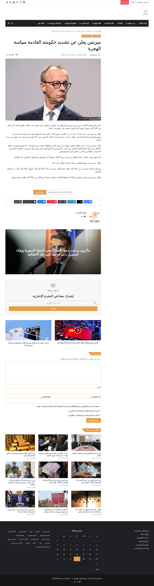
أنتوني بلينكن (46, 531)
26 (83, 559)
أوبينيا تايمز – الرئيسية (141, 531)
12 (83, 550)
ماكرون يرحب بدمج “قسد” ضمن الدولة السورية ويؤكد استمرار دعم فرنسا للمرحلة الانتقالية (53, 252)
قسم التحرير (93, 55)
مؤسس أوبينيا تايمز (142, 545)
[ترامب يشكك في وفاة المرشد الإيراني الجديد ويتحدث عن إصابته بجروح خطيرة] (53, 442)
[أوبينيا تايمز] (145, 12)
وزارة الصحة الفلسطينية (43, 547)
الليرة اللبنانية (35, 539)
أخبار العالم (143, 23)
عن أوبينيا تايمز (144, 541)
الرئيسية (97, 31)
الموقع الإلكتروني (46, 397)
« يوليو (98, 569)
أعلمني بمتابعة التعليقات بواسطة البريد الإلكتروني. (83, 411)
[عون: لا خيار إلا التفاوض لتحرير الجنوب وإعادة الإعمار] (86, 442)
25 (90, 559)
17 (96, 554)
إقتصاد (120, 23)
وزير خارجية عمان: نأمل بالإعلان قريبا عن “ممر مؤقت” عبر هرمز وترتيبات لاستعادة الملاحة (22, 482)
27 (77, 559)
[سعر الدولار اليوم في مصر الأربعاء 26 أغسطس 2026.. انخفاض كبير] (86, 470)
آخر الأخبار (89, 31)
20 (77, 554)
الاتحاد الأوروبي (11, 531)
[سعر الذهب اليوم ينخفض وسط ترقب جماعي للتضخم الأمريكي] (20, 442)
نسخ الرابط (40, 192)
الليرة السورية (46, 539)
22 (64, 554)
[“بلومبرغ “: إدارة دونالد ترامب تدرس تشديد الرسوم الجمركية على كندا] (20, 499)
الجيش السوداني (32, 535)
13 (77, 550)
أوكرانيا (37, 531)
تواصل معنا (145, 534)
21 (70, 554)
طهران (28, 543)
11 (90, 550)
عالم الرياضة (110, 23)
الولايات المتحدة (23, 539)
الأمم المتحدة (22, 531)
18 (90, 554)
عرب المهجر (131, 23)
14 (70, 550)
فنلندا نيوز (41, 23)
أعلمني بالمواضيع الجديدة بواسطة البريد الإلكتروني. (83, 415)
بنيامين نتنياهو (12, 539)
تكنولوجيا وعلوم (71, 23)
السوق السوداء (20, 535)
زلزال (34, 543)
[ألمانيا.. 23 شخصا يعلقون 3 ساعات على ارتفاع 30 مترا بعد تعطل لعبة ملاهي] (86, 499)
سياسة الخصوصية (143, 538)
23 (57, 554)
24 (96, 559)
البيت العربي (85, 23)
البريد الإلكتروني (95, 397)
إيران (30, 531)
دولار (40, 543)
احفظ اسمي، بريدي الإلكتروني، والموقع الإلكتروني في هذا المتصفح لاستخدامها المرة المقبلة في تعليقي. (67, 406)
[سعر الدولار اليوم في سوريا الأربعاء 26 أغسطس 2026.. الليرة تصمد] (53, 470)
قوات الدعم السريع (17, 543)
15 (64, 550)
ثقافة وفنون (97, 23)
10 (96, 550)
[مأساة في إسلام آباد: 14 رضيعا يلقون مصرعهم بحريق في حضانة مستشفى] (53, 499)
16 (57, 550)
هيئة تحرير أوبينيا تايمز (141, 548)
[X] (82, 216)
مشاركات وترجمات (55, 23)
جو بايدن (47, 543)
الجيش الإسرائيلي (45, 535)
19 (83, 554)
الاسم (98, 387)
